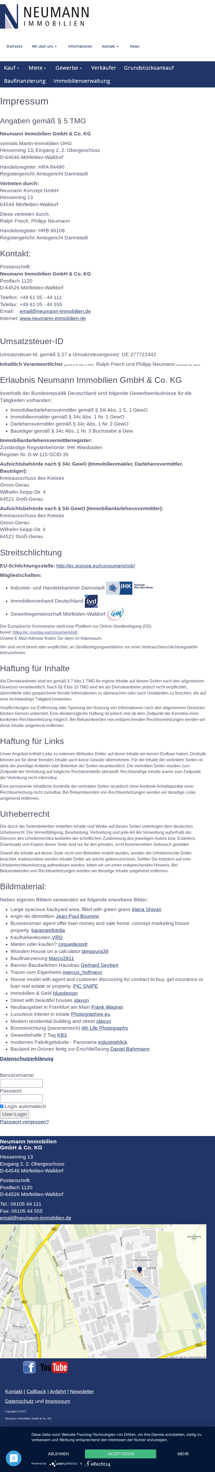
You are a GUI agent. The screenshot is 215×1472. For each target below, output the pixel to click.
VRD (57, 937)
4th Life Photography (104, 1028)
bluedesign (65, 993)
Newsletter (82, 1391)
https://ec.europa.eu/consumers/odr (45, 632)
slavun (81, 1000)
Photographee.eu (90, 1014)
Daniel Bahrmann (130, 1049)
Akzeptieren (121, 1453)
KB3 (62, 1035)
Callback (36, 1391)
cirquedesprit (72, 944)
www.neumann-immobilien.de (53, 318)
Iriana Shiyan (147, 909)
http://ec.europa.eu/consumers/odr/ (95, 566)
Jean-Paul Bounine (77, 916)
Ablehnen (58, 1453)
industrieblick (112, 1042)
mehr (183, 1453)
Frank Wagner (107, 1007)
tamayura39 (95, 951)
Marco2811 (61, 958)
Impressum (57, 1401)
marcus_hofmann (82, 972)
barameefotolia (48, 930)
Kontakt (14, 1391)
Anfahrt (58, 1391)
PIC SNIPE (85, 986)
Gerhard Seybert (99, 965)
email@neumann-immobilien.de (55, 311)
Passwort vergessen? (24, 1121)
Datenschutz (19, 1401)
